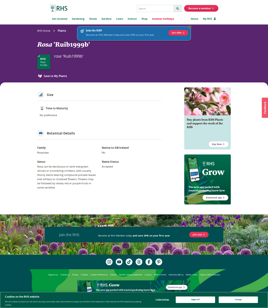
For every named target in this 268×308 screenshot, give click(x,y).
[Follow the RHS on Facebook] (148, 261)
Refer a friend (160, 274)
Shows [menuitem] (93, 18)
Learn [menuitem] (119, 18)
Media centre (191, 274)
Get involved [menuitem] (59, 18)
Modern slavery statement (130, 274)
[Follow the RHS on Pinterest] (158, 261)
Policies (113, 274)
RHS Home (43, 30)
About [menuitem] (194, 18)
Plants (62, 30)
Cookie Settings (162, 300)
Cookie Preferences (99, 274)
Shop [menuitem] (144, 18)
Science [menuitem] (132, 18)
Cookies (84, 274)
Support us (53, 274)
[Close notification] (189, 27)
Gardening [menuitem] (78, 18)
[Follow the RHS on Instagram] (109, 261)
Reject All (195, 300)
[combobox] (155, 8)
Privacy (75, 274)
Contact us (65, 274)
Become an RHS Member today (134, 235)
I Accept (238, 300)
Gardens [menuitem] (106, 18)
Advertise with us (176, 274)
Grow (213, 172)
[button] (265, 108)
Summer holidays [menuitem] (163, 18)
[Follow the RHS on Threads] (139, 261)
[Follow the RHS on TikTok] (129, 261)
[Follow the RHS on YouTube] (119, 261)
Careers (148, 274)
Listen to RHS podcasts (210, 274)
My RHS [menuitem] (208, 18)
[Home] (59, 9)
